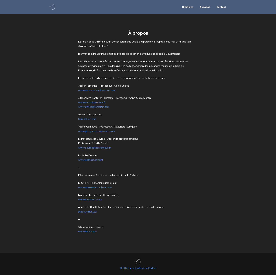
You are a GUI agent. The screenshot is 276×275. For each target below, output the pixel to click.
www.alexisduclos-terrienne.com (96, 90)
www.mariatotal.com (90, 199)
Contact (221, 6)
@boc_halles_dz (87, 211)
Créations (187, 6)
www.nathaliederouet (90, 159)
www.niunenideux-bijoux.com (95, 187)
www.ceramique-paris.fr (92, 102)
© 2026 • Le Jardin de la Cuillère (138, 268)
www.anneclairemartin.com (93, 106)
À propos (205, 6)
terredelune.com (87, 118)
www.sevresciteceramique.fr (94, 147)
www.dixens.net (87, 231)
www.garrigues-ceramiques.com (96, 131)
